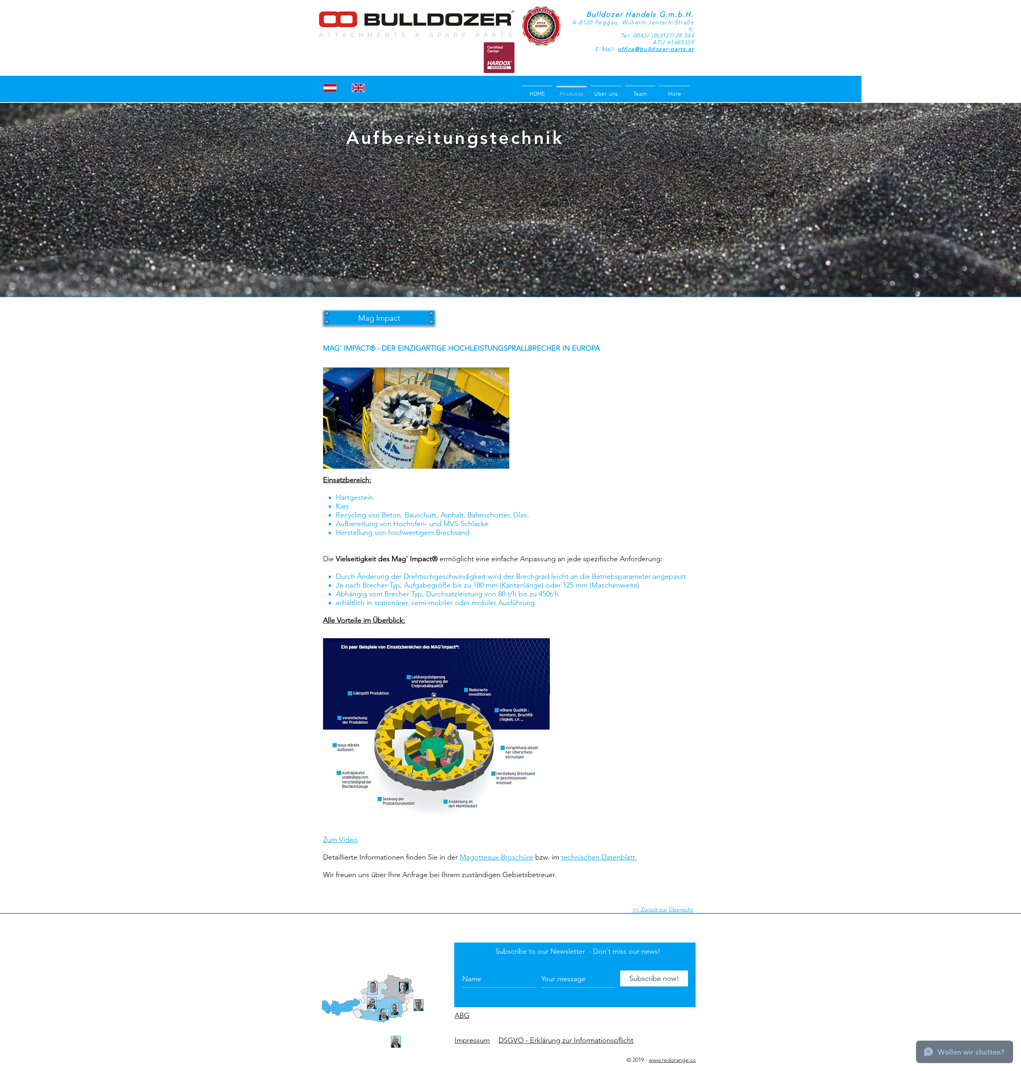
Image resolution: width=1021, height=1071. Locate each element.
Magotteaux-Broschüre (496, 857)
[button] (379, 318)
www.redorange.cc (672, 1059)
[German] (330, 88)
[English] (358, 88)
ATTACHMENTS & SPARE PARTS (417, 35)
